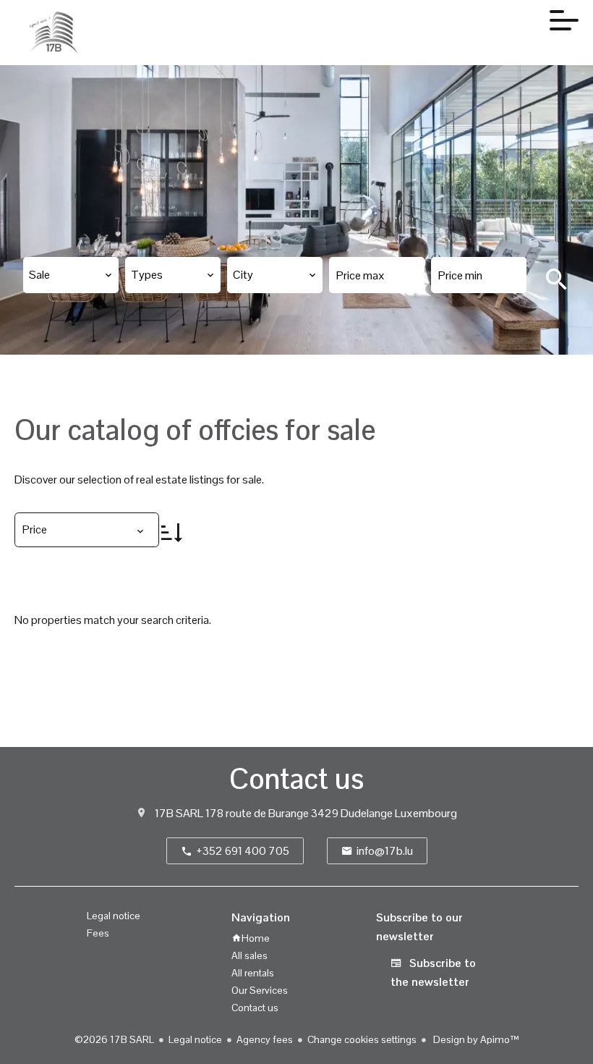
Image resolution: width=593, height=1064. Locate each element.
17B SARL (179, 813)
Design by (475, 1039)
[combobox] (71, 275)
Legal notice (195, 1039)
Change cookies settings (362, 1039)
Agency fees (264, 1039)
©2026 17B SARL (114, 1039)
